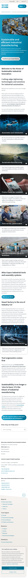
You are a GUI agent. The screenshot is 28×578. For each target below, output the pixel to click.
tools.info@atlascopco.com (8, 471)
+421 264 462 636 (5, 469)
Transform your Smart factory (10, 59)
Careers (4, 508)
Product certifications (8, 522)
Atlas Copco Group (7, 502)
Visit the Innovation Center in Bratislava (14, 247)
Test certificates (7, 520)
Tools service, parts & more (14, 215)
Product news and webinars (14, 184)
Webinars (5, 533)
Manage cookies (12, 572)
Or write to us (4, 473)
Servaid (4, 515)
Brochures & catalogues (8, 535)
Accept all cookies (13, 568)
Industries (5, 506)
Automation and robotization (14, 124)
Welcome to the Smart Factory (14, 335)
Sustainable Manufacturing (14, 154)
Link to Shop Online (7, 542)
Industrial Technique (8, 504)
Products (5, 528)
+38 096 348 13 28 (5, 487)
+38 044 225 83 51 (5, 483)
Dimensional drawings (8, 517)
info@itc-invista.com (6, 489)
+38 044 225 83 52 (5, 485)
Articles (4, 531)
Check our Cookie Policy (12, 564)
